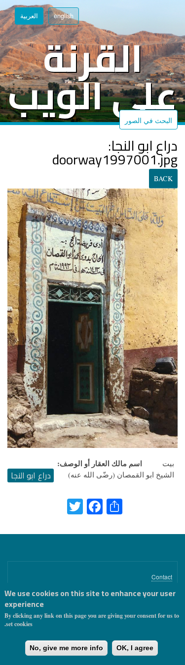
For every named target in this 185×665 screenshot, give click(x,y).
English (64, 15)
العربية (29, 15)
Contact (161, 576)
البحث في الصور (148, 120)
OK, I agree (134, 648)
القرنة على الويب (92, 77)
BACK (163, 178)
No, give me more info (66, 648)
